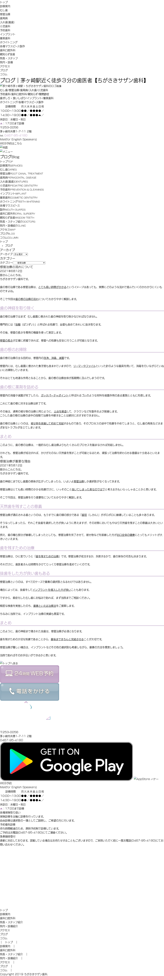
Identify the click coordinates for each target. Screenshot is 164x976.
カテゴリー (6, 262)
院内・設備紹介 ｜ (11, 958)
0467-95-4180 (11, 740)
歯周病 (4, 18)
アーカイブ (6, 254)
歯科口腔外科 (7, 50)
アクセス (5, 66)
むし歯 (4, 10)
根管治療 (5, 14)
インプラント (7, 34)
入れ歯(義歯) (7, 22)
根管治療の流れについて (16, 266)
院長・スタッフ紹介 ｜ (14, 954)
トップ (4, 2)
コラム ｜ (6, 970)
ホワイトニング (8, 42)
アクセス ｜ (7, 962)
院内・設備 (6, 62)
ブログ (4, 70)
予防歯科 (5, 30)
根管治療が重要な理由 (15, 461)
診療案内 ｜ (7, 946)
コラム (3, 74)
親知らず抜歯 (7, 54)
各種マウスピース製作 (12, 46)
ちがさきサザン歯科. (36, 974)
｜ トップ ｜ (9, 942)
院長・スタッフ (9, 58)
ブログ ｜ (6, 966)
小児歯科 (5, 26)
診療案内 (5, 6)
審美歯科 (5, 38)
